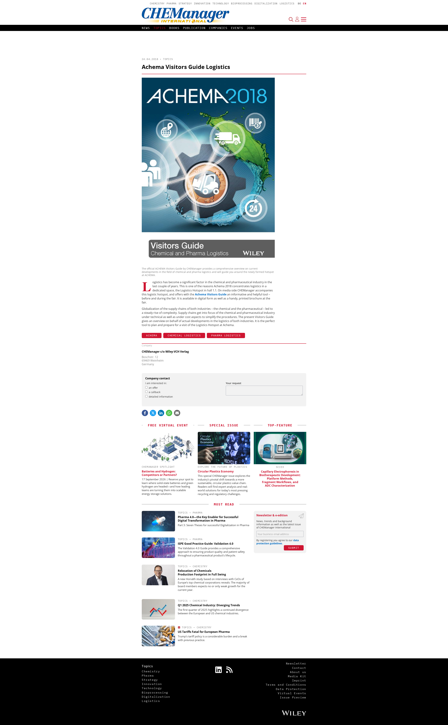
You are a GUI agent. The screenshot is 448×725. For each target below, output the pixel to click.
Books (174, 28)
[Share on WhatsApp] (169, 413)
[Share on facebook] (145, 413)
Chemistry (157, 3)
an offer (153, 387)
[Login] (297, 19)
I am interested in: (156, 383)
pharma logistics (226, 335)
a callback (154, 392)
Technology (220, 3)
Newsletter (296, 663)
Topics (159, 28)
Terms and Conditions (286, 684)
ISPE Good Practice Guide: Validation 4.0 (205, 544)
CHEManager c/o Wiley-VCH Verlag (165, 351)
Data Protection (291, 689)
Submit (293, 547)
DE (299, 3)
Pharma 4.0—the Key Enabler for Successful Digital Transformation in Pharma (208, 519)
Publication (194, 28)
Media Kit (297, 676)
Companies (218, 28)
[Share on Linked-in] (161, 413)
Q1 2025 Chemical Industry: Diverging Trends (209, 605)
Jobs (251, 28)
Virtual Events (292, 693)
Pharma (171, 3)
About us (298, 672)
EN (304, 3)
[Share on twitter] (153, 413)
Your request (233, 383)
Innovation (202, 3)
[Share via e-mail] (177, 413)
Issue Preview (293, 697)
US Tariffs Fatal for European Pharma (204, 632)
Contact (299, 668)
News (146, 28)
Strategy (185, 3)
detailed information (161, 396)
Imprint (299, 680)
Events (237, 28)
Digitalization (266, 3)
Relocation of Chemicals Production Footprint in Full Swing (202, 572)
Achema (151, 335)
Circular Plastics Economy (216, 471)
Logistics (287, 3)
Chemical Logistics (184, 335)
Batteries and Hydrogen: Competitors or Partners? (159, 473)
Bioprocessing (241, 3)
